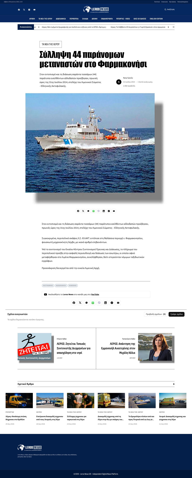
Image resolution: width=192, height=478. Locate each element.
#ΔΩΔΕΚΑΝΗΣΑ (61, 285)
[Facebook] (18, 9)
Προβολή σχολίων (156, 314)
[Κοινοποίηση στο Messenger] (88, 211)
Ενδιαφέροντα (107, 19)
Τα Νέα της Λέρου (45, 19)
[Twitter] (24, 9)
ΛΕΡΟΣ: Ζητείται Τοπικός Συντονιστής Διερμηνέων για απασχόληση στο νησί (73, 348)
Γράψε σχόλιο (176, 314)
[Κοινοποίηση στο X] (83, 211)
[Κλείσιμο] (174, 27)
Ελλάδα (85, 19)
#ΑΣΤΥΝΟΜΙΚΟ (48, 285)
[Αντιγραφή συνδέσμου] (109, 211)
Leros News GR (85, 474)
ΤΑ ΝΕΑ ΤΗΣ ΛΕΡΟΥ (51, 44)
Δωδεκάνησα (61, 19)
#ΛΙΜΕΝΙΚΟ (72, 285)
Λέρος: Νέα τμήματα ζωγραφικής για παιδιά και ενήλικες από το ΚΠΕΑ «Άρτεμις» (60, 27)
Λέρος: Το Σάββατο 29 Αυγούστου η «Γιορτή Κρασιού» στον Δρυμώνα (124, 27)
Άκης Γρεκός (128, 77)
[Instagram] (29, 9)
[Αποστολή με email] (114, 211)
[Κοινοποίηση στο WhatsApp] (93, 211)
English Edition (156, 19)
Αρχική (32, 19)
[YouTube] (34, 9)
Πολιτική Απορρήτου (182, 2)
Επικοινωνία (164, 2)
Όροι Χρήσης (172, 2)
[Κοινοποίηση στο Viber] (98, 211)
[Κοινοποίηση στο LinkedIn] (104, 211)
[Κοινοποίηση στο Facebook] (78, 211)
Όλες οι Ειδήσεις (140, 19)
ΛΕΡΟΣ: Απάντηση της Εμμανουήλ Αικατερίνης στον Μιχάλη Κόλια (118, 348)
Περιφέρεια (74, 19)
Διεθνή (94, 19)
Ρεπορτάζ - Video (123, 19)
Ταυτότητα (157, 2)
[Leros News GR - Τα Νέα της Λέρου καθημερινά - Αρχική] (96, 9)
